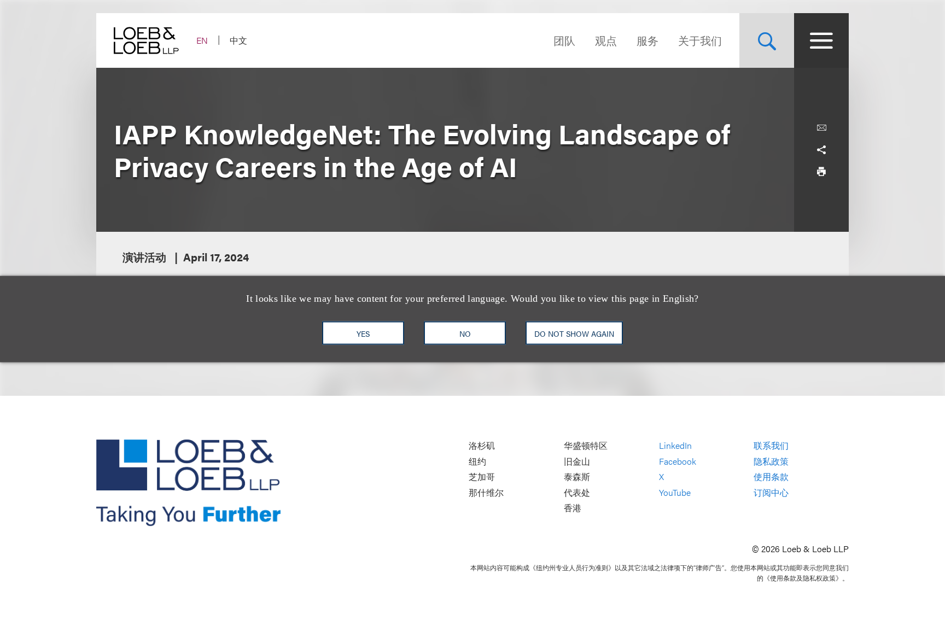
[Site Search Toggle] (766, 40)
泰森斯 (577, 477)
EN (202, 40)
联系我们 (771, 445)
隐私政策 (771, 461)
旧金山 (577, 461)
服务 (647, 40)
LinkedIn (675, 445)
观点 (606, 40)
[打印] (821, 172)
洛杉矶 (482, 445)
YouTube (675, 492)
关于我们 (700, 40)
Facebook (677, 461)
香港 (572, 508)
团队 (564, 40)
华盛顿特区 (586, 445)
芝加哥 (482, 477)
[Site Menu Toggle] (821, 40)
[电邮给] (821, 128)
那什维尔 (486, 492)
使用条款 (771, 477)
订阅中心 (771, 492)
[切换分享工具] (821, 150)
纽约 (477, 461)
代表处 (577, 492)
